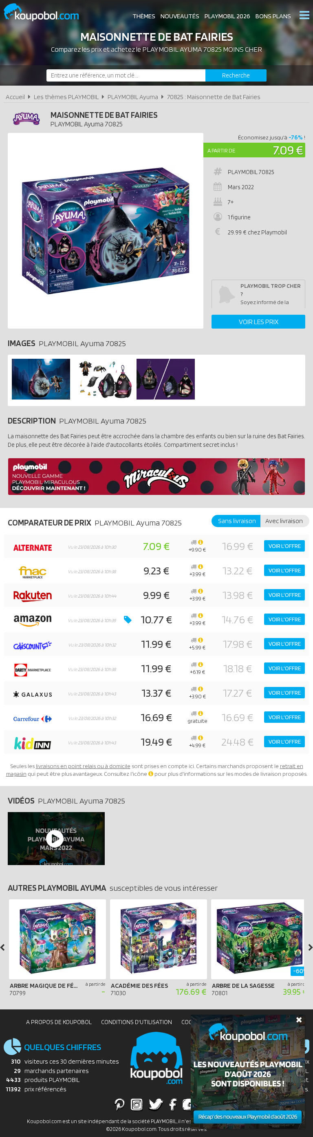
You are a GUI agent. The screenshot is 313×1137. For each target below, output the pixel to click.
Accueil (15, 97)
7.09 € (288, 150)
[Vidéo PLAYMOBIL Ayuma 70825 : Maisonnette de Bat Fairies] (54, 838)
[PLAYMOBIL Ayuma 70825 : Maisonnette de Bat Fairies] (105, 231)
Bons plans (273, 16)
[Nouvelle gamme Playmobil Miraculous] (156, 493)
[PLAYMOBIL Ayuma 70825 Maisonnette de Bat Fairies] (41, 397)
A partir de (221, 150)
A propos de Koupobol (59, 1022)
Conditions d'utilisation (136, 1022)
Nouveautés (180, 16)
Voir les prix (258, 322)
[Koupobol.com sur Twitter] (156, 1104)
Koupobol (46, 12)
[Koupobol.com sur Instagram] (136, 1104)
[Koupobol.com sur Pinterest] (119, 1104)
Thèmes (143, 16)
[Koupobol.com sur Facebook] (173, 1104)
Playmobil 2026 (227, 16)
